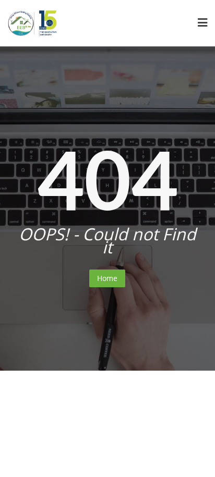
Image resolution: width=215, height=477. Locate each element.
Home (107, 278)
